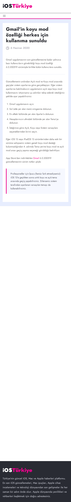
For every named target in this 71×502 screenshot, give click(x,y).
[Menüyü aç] (35, 15)
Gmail (36, 158)
